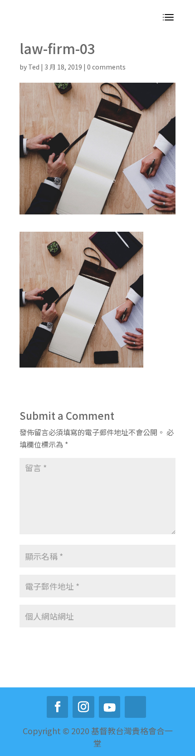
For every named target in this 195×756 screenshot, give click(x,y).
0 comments (106, 66)
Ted (33, 66)
